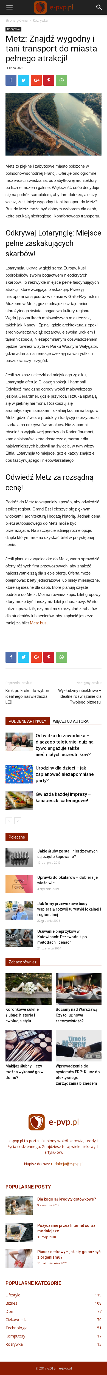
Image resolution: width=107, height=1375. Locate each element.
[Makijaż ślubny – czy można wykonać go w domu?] (28, 1045)
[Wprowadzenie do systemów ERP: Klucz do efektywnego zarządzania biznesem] (79, 1045)
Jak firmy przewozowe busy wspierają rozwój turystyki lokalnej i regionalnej (69, 909)
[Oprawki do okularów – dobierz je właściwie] (19, 884)
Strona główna (16, 20)
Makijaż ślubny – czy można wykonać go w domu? (24, 1072)
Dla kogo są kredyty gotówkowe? (66, 1199)
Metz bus (38, 623)
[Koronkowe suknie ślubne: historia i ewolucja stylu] (28, 989)
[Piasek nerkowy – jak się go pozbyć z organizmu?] (19, 1258)
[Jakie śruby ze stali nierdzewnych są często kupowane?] (19, 857)
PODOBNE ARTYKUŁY (27, 721)
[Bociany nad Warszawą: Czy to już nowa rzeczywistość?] (79, 989)
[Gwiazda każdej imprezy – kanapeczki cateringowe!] (19, 800)
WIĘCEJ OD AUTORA (71, 721)
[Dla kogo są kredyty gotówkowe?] (19, 1205)
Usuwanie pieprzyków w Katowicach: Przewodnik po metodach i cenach (62, 937)
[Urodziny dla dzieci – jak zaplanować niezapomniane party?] (19, 774)
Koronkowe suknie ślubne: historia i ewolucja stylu (22, 1015)
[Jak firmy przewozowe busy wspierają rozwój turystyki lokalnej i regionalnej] (19, 910)
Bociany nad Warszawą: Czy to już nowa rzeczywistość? (77, 1015)
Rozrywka (40, 20)
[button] (99, 7)
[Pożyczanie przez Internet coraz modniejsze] (19, 1232)
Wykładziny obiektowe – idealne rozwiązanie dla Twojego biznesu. (80, 696)
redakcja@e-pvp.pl (67, 1163)
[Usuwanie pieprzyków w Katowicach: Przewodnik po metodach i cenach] (19, 938)
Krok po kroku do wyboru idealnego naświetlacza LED (27, 696)
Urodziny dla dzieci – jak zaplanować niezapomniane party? (65, 774)
